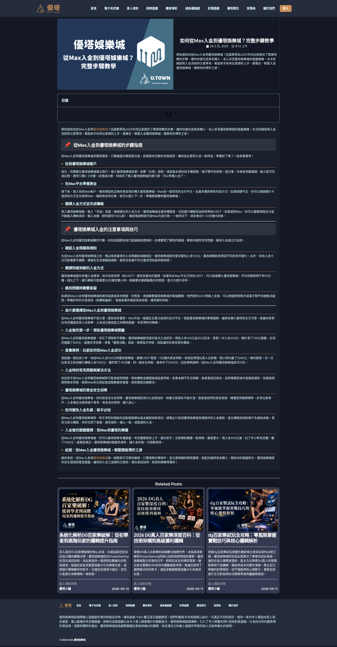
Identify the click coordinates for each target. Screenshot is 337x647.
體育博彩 (171, 8)
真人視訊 (132, 8)
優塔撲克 (233, 8)
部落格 (251, 8)
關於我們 (269, 8)
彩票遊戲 (213, 8)
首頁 (94, 8)
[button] (274, 100)
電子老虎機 (111, 8)
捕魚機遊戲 (192, 8)
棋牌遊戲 (152, 8)
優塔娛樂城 (100, 129)
